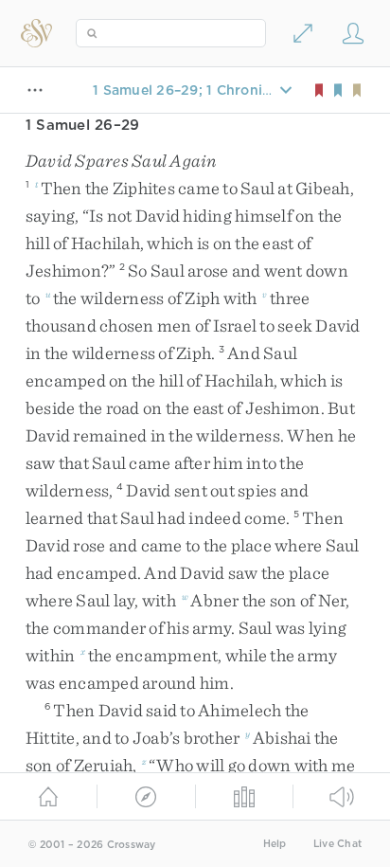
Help (275, 844)
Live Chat (337, 844)
